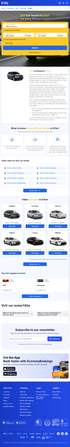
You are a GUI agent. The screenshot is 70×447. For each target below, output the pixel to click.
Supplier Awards (8, 406)
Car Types (6, 394)
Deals (5, 400)
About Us (23, 391)
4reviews (46, 19)
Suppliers (6, 397)
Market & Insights (25, 415)
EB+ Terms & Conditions (40, 397)
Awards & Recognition (27, 400)
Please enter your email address (20, 339)
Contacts (55, 394)
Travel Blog (23, 394)
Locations (6, 391)
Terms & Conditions (42, 394)
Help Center (56, 391)
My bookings (56, 397)
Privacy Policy (48, 344)
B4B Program (24, 409)
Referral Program (25, 403)
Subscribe (56, 339)
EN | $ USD (9, 433)
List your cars (7, 403)
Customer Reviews (26, 412)
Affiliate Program (25, 406)
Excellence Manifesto (27, 397)
